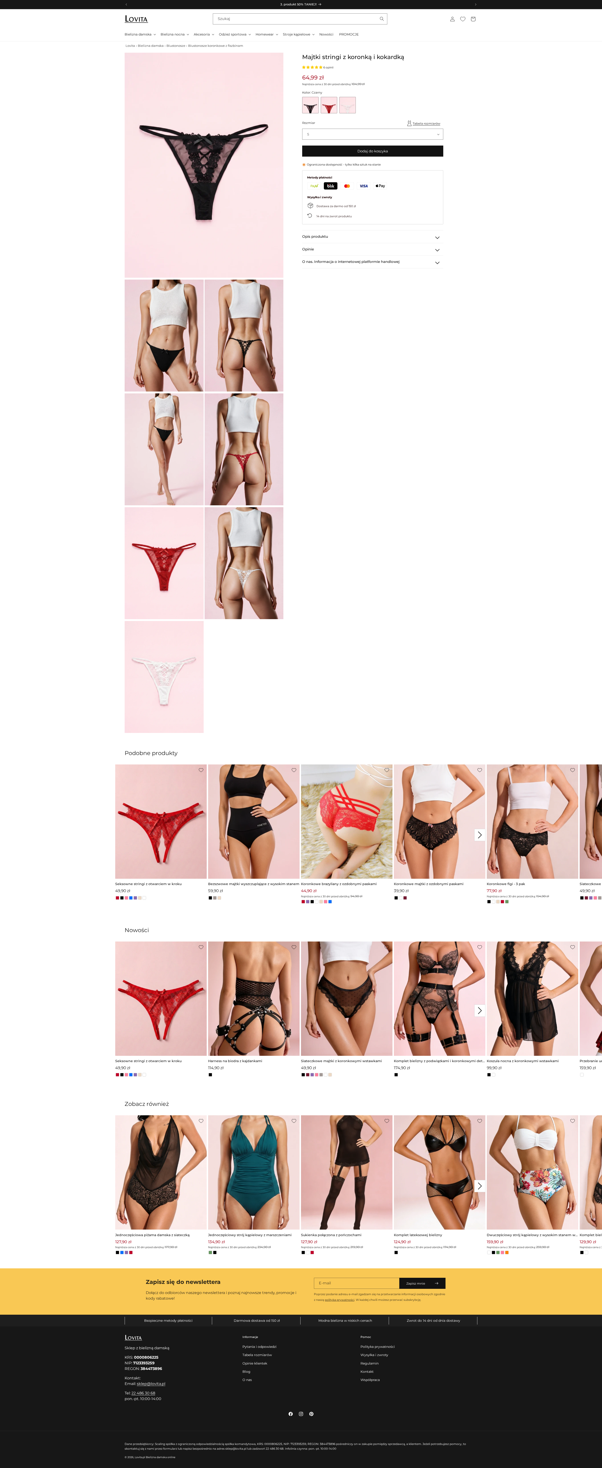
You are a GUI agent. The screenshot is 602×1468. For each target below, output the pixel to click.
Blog (246, 1371)
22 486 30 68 (143, 1393)
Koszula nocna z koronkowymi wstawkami (523, 1061)
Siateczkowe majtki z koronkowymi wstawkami (341, 1061)
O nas (247, 1380)
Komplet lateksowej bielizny (418, 1235)
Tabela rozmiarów (426, 123)
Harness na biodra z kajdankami (235, 1061)
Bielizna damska (151, 45)
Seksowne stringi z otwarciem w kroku (148, 884)
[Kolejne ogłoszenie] (476, 4)
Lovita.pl (140, 1457)
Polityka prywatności (377, 1347)
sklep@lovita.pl (151, 1383)
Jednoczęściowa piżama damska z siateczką (152, 1235)
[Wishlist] (463, 19)
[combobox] (300, 19)
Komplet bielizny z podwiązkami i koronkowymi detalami (439, 1061)
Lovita (130, 45)
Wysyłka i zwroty (374, 1355)
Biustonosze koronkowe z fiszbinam (215, 45)
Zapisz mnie (415, 1283)
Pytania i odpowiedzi (259, 1347)
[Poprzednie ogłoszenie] (126, 4)
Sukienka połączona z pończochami (331, 1235)
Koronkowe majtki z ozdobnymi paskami (428, 884)
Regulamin (369, 1363)
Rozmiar (308, 123)
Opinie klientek (254, 1363)
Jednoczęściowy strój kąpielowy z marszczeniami (250, 1235)
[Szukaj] (382, 19)
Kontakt (367, 1371)
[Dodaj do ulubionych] (201, 770)
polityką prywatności (339, 1300)
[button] (140, 34)
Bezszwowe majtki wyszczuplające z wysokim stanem (253, 884)
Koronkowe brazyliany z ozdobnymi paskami (339, 884)
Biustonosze (175, 45)
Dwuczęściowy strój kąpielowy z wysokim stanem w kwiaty (531, 1235)
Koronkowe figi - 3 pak (506, 884)
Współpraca (370, 1380)
